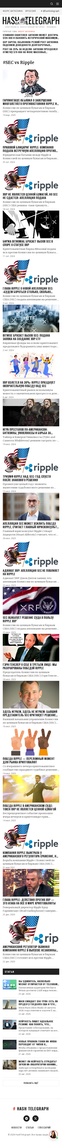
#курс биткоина (13, 11)
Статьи (30, 1127)
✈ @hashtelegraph (50, 11)
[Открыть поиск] (51, 3)
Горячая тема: (19, 31)
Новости (16, 1127)
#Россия (30, 11)
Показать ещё (31, 1082)
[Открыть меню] (57, 4)
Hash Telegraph (31, 1108)
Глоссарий (44, 1127)
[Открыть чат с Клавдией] (54, 1135)
